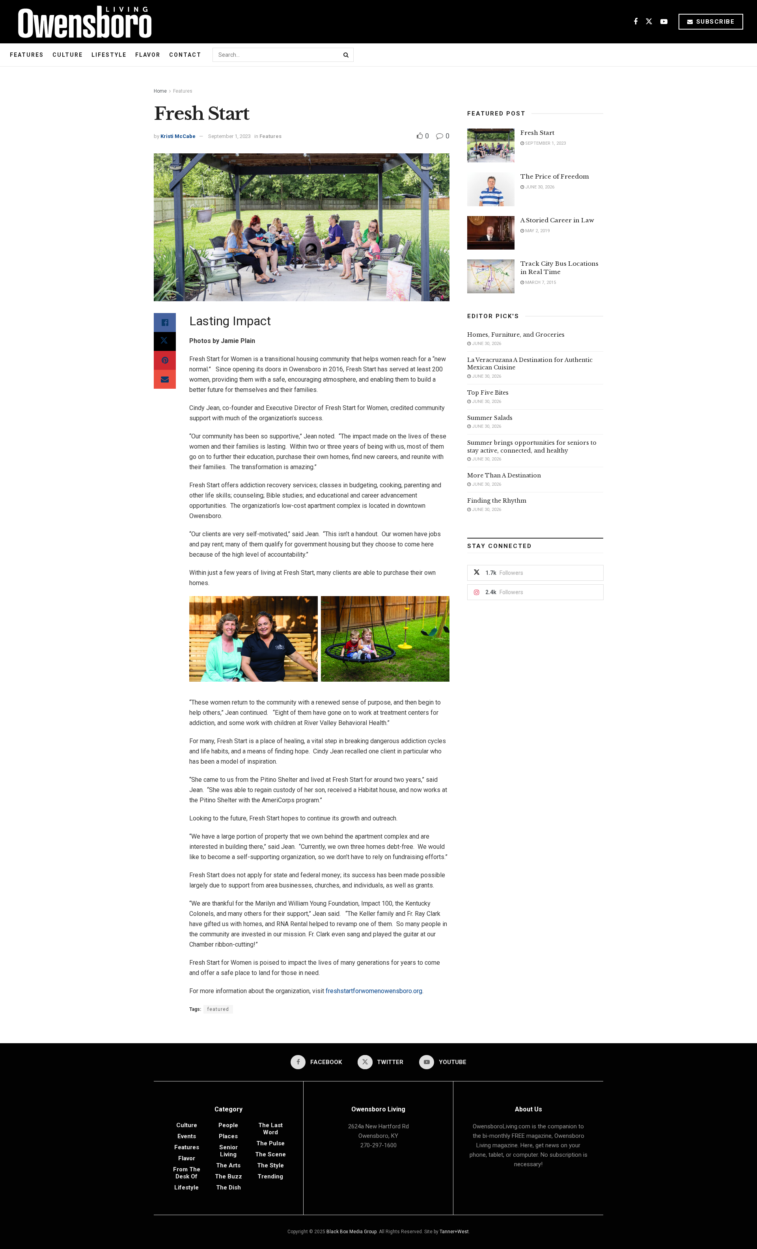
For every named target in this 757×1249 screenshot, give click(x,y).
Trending (270, 1176)
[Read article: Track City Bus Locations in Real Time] (491, 276)
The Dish (228, 1187)
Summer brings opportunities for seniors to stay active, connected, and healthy (532, 446)
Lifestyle (109, 55)
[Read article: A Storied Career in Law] (491, 233)
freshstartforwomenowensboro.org (374, 991)
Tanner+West (454, 1231)
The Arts (228, 1165)
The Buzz (228, 1176)
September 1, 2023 (229, 136)
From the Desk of (186, 1173)
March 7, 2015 (540, 282)
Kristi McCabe (178, 136)
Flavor (147, 55)
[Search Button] (346, 55)
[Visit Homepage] (82, 21)
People (228, 1125)
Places (228, 1136)
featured (218, 1009)
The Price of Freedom (554, 176)
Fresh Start (537, 132)
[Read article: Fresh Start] (491, 145)
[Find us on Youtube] (664, 22)
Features (27, 55)
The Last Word (270, 1129)
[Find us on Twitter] (649, 22)
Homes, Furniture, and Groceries (516, 334)
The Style (270, 1165)
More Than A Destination (504, 475)
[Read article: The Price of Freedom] (491, 189)
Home (160, 91)
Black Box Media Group (351, 1231)
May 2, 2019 (537, 230)
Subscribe (714, 21)
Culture (67, 55)
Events (186, 1136)
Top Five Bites (488, 392)
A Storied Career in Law (557, 220)
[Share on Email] (165, 379)
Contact (185, 55)
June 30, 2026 (539, 187)
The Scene (270, 1154)
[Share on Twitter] (165, 341)
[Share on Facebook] (165, 322)
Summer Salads (490, 417)
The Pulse (270, 1143)
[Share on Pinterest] (165, 360)
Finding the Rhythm (496, 500)
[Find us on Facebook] (636, 22)
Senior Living (228, 1151)
